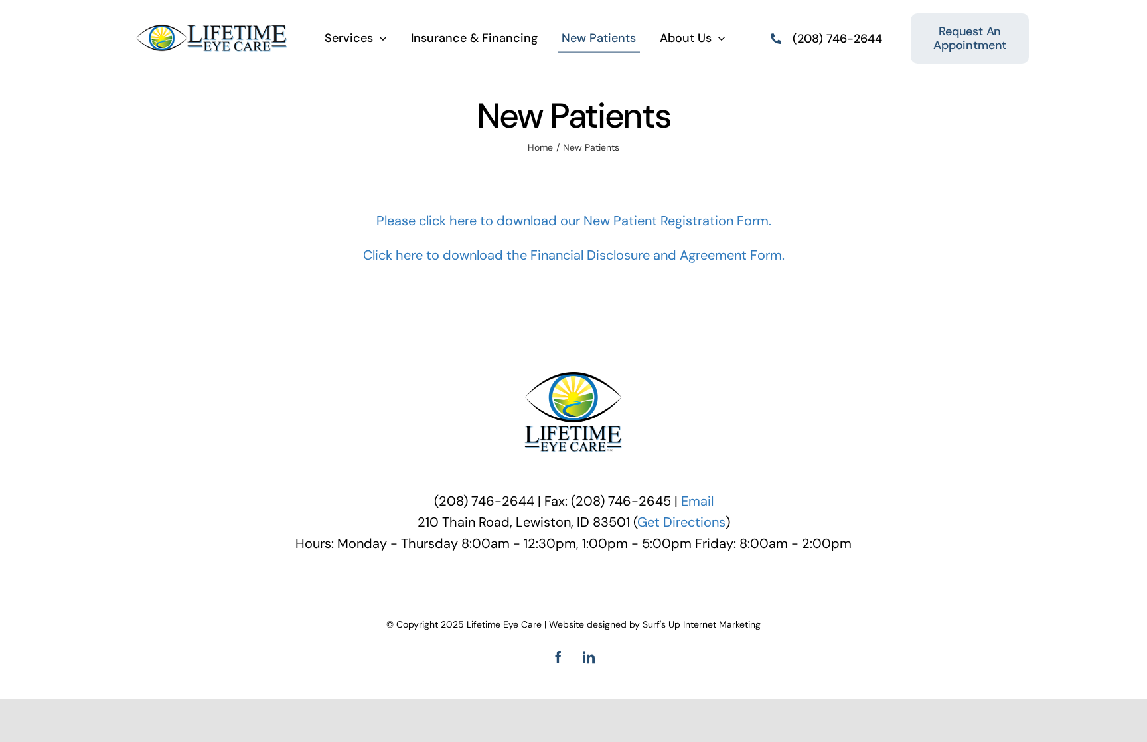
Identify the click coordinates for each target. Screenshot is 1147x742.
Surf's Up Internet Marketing (702, 624)
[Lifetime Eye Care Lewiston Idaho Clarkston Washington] (212, 30)
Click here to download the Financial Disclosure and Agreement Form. (574, 255)
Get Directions (681, 522)
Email (697, 501)
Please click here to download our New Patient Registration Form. (573, 220)
